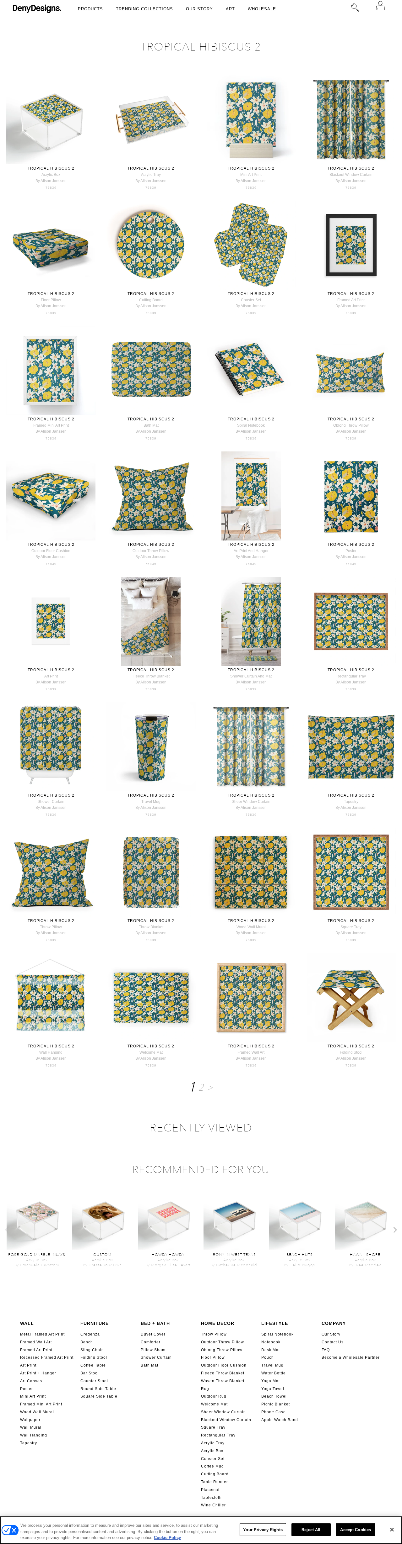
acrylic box (50, 174)
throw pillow (51, 927)
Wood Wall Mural (37, 1412)
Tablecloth (211, 1497)
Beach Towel (274, 1396)
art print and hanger (251, 551)
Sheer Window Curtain (223, 1412)
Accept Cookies (355, 1529)
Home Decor (217, 1323)
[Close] (392, 1529)
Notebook (270, 1342)
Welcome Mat (214, 1404)
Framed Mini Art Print (41, 1404)
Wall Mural (30, 1427)
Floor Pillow (213, 1357)
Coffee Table (93, 1365)
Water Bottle (273, 1373)
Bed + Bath (155, 1323)
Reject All (311, 1529)
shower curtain (51, 801)
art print (51, 676)
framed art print (351, 300)
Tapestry (28, 1443)
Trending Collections (144, 9)
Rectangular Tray (218, 1435)
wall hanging (50, 1052)
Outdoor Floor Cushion (224, 1365)
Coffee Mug (212, 1466)
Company (334, 1323)
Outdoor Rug (213, 1396)
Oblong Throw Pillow (221, 1350)
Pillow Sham (153, 1350)
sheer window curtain (251, 801)
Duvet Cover (153, 1334)
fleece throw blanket (151, 676)
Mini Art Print (33, 1396)
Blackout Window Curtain (226, 1420)
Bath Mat (149, 1365)
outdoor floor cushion (50, 551)
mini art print (251, 174)
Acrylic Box (212, 1451)
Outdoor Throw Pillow (222, 1342)
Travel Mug (272, 1365)
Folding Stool (93, 1357)
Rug (205, 1389)
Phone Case (273, 1412)
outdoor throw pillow (151, 551)
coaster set (251, 300)
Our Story (199, 9)
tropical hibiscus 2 (51, 168)
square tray (350, 927)
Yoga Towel (272, 1389)
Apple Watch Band (279, 1420)
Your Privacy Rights (262, 1529)
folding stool (351, 1052)
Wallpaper (30, 1420)
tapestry (351, 801)
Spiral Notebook (277, 1334)
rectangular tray (351, 676)
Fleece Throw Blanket (222, 1373)
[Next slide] (395, 1230)
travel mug (150, 801)
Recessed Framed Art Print (46, 1357)
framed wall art (250, 1052)
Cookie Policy (167, 1537)
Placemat (210, 1490)
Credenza (90, 1334)
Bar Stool (89, 1373)
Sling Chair (91, 1350)
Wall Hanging (33, 1435)
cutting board (151, 300)
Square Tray (213, 1427)
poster (350, 551)
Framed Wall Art (36, 1342)
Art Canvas (31, 1381)
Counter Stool (94, 1381)
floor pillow (51, 300)
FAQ (326, 1350)
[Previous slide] (7, 1230)
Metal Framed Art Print (42, 1334)
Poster (26, 1389)
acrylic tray (151, 174)
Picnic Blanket (275, 1404)
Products (90, 9)
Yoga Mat (270, 1381)
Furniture (94, 1323)
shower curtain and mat (251, 676)
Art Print (28, 1365)
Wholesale (262, 9)
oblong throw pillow (351, 425)
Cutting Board (215, 1474)
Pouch (267, 1357)
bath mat (151, 425)
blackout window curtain (350, 174)
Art (230, 9)
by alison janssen (51, 181)
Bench (86, 1342)
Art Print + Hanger (38, 1373)
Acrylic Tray (213, 1443)
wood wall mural (251, 927)
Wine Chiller (213, 1505)
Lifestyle (274, 1323)
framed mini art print (51, 425)
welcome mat (151, 1052)
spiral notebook (251, 425)
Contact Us (333, 1342)
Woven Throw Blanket (222, 1381)
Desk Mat (270, 1350)
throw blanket (151, 927)
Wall (27, 1323)
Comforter (150, 1342)
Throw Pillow (214, 1334)
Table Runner (214, 1482)
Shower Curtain (156, 1357)
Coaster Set (213, 1459)
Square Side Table (98, 1396)
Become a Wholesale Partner (351, 1357)
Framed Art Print (36, 1350)
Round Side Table (98, 1389)
